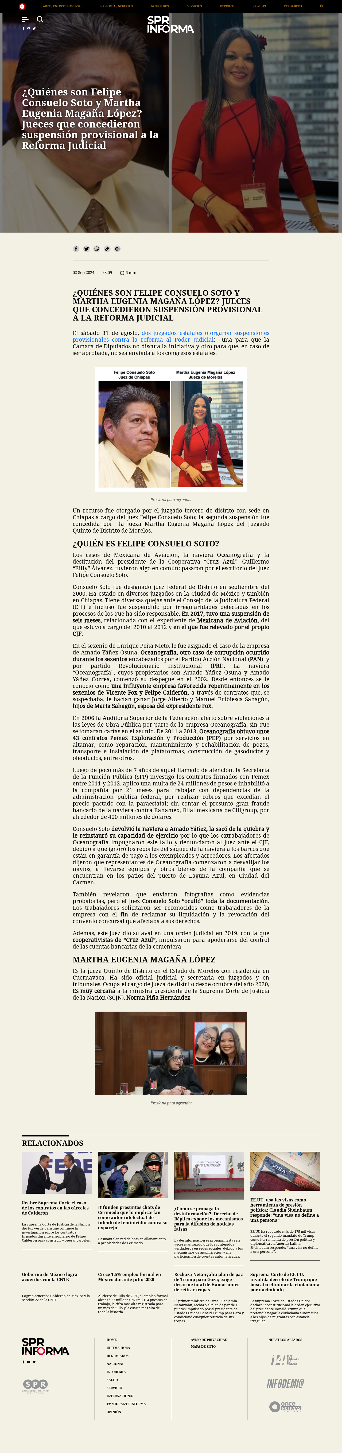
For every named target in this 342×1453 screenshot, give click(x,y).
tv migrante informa (126, 1404)
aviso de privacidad (209, 1340)
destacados (118, 1356)
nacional (115, 1364)
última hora (118, 1348)
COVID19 (140, 6)
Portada (246, 6)
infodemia (116, 1372)
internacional (120, 1396)
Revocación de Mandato (291, 6)
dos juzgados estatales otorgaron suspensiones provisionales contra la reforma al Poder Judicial (171, 336)
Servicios (74, 6)
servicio (114, 1388)
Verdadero (173, 6)
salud (112, 1380)
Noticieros (40, 6)
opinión (114, 1412)
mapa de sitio (203, 1346)
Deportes (108, 6)
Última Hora (210, 6)
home (112, 1340)
